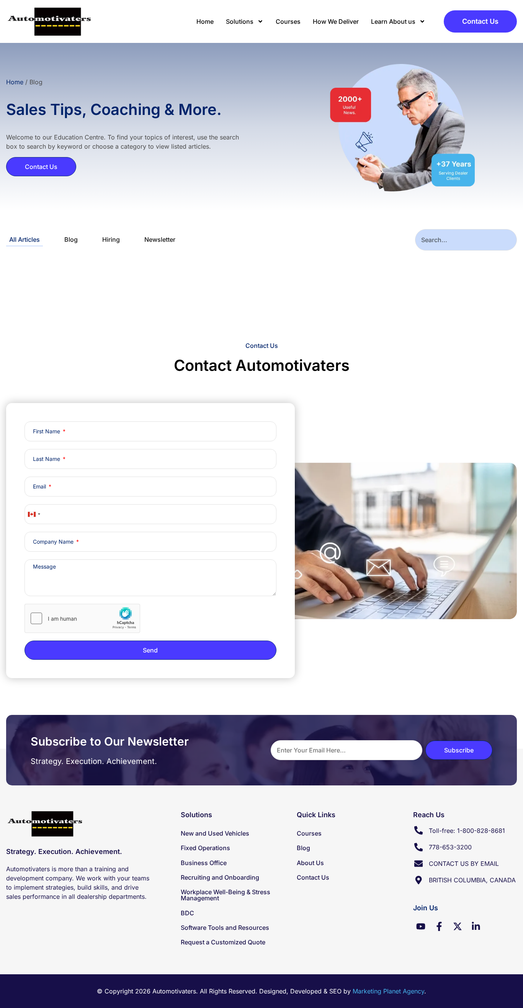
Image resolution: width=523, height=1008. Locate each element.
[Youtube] (420, 926)
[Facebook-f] (439, 926)
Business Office (204, 863)
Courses (288, 21)
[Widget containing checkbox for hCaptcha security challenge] (82, 618)
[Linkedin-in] (476, 926)
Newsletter (159, 239)
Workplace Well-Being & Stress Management (225, 895)
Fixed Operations (205, 848)
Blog (71, 239)
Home (205, 21)
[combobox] (466, 240)
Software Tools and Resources (225, 927)
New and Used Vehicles (215, 833)
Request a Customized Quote (223, 942)
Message (44, 566)
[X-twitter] (457, 926)
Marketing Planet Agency (388, 991)
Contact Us (313, 877)
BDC (187, 913)
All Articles (24, 239)
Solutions (239, 21)
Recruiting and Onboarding (220, 877)
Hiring (111, 239)
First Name (47, 431)
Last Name (47, 459)
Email (40, 486)
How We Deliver (336, 21)
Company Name (54, 541)
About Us (310, 863)
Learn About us (393, 21)
